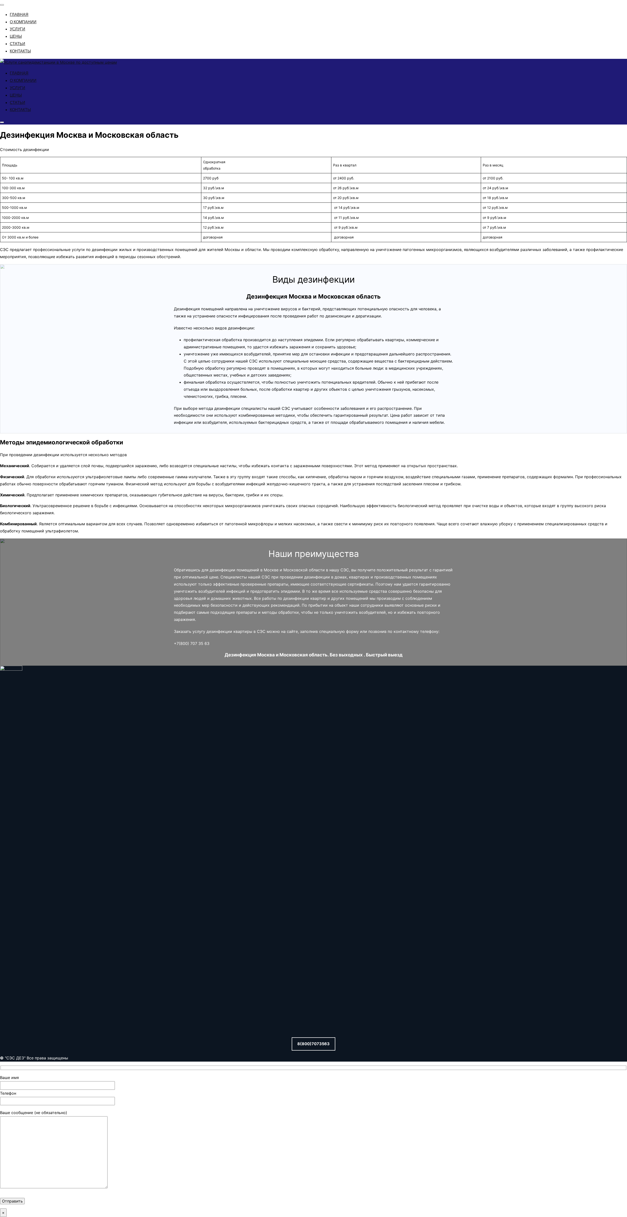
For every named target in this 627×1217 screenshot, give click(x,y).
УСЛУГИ (17, 29)
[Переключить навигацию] (2, 5)
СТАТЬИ (17, 44)
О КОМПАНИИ (23, 22)
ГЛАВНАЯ (19, 15)
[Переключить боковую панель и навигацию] (2, 122)
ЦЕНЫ (16, 36)
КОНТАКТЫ (20, 51)
